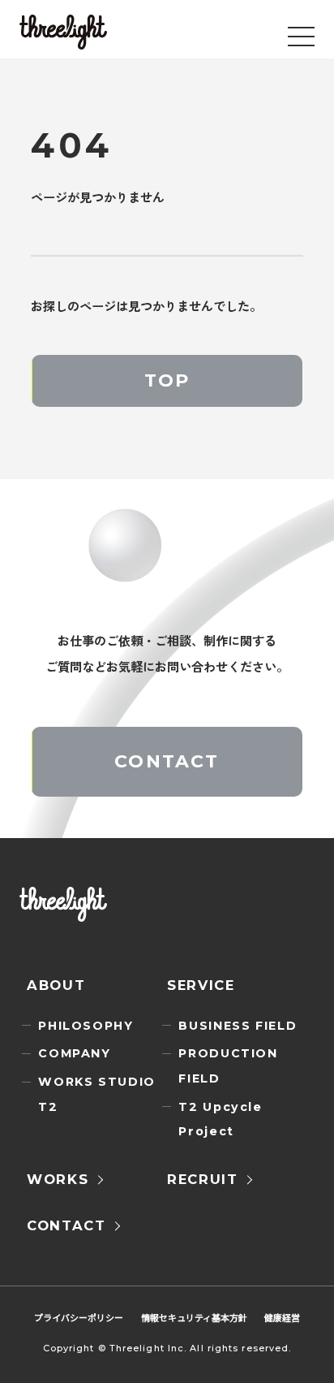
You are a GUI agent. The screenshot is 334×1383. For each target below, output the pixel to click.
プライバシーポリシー (78, 1317)
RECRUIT (202, 1179)
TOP (167, 380)
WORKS (57, 1179)
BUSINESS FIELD (237, 1025)
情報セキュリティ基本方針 (194, 1317)
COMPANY (74, 1053)
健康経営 (282, 1317)
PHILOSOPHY (85, 1025)
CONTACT (166, 761)
